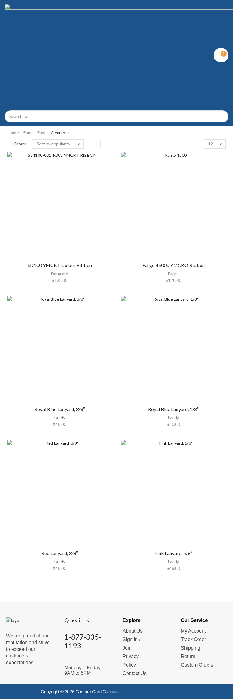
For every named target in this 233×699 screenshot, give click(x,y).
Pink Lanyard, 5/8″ (173, 553)
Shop (28, 132)
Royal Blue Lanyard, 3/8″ (59, 409)
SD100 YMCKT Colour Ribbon (60, 265)
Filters (20, 143)
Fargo (173, 273)
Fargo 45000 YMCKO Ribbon (173, 265)
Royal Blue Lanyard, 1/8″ (173, 409)
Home (13, 132)
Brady (59, 417)
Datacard (59, 273)
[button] (221, 55)
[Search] (221, 116)
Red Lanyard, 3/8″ (59, 553)
